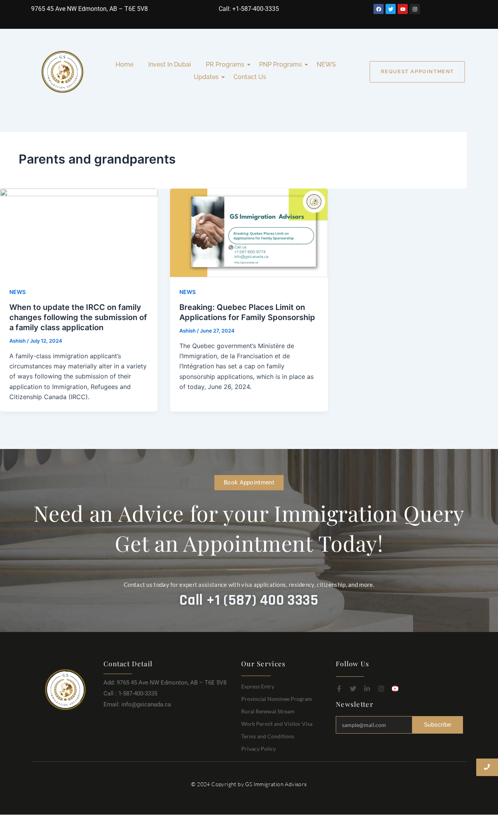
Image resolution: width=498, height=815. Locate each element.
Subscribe (438, 724)
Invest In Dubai (169, 64)
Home (124, 64)
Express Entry (257, 686)
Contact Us (249, 77)
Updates (206, 77)
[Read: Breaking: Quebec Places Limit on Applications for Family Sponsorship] (249, 232)
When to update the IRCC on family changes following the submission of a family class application (78, 317)
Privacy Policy (258, 748)
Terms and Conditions (267, 736)
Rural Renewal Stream (268, 711)
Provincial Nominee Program (276, 698)
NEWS (326, 64)
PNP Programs (280, 64)
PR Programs (225, 64)
